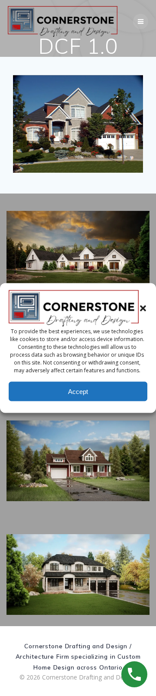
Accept (78, 391)
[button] (143, 308)
